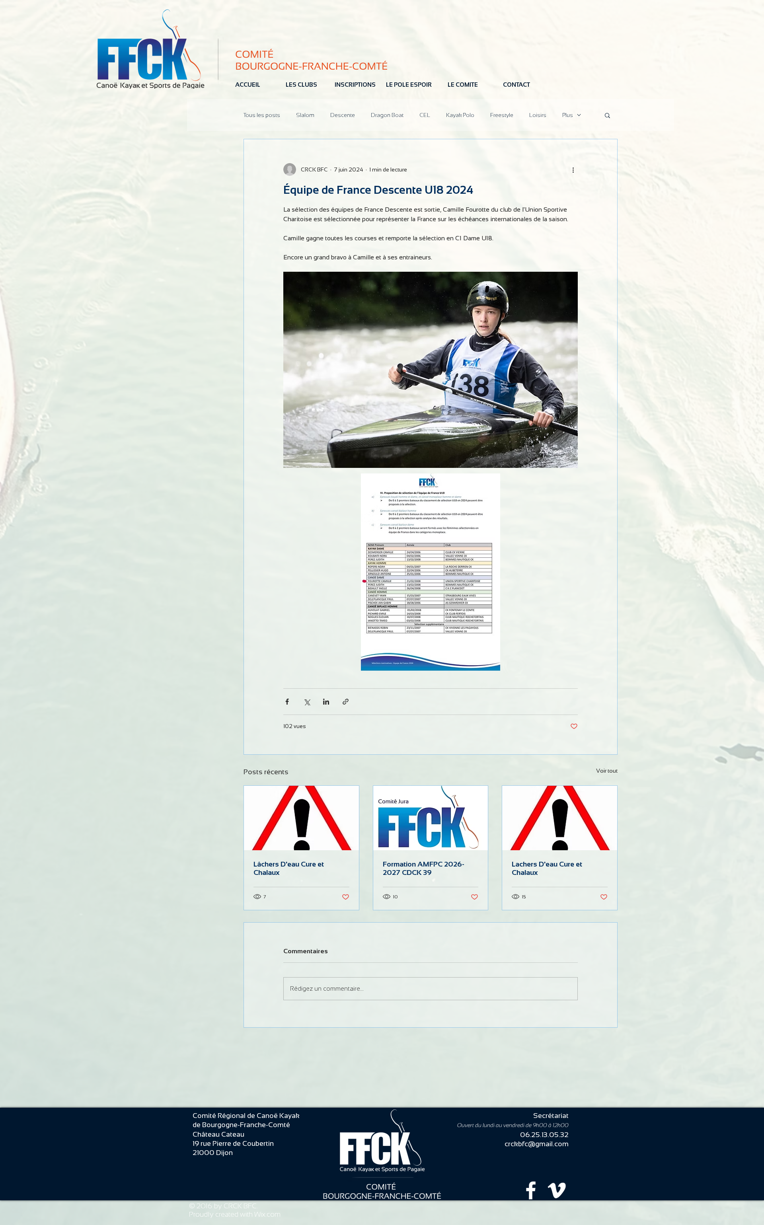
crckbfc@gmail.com (537, 1144)
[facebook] (531, 1190)
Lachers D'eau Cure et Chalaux (547, 868)
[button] (607, 115)
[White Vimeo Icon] (557, 1190)
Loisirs (537, 115)
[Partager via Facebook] (287, 701)
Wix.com (267, 1214)
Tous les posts (262, 115)
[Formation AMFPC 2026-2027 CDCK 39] (430, 818)
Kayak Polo (460, 115)
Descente (342, 115)
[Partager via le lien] (345, 701)
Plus (567, 115)
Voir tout (607, 770)
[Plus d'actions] (573, 169)
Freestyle (501, 115)
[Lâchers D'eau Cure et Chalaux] (301, 818)
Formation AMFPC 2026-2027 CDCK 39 (423, 868)
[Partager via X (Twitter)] (306, 701)
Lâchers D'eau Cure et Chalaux (288, 868)
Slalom (305, 115)
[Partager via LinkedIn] (326, 701)
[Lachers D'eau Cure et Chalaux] (559, 818)
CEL (424, 115)
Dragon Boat (387, 115)
